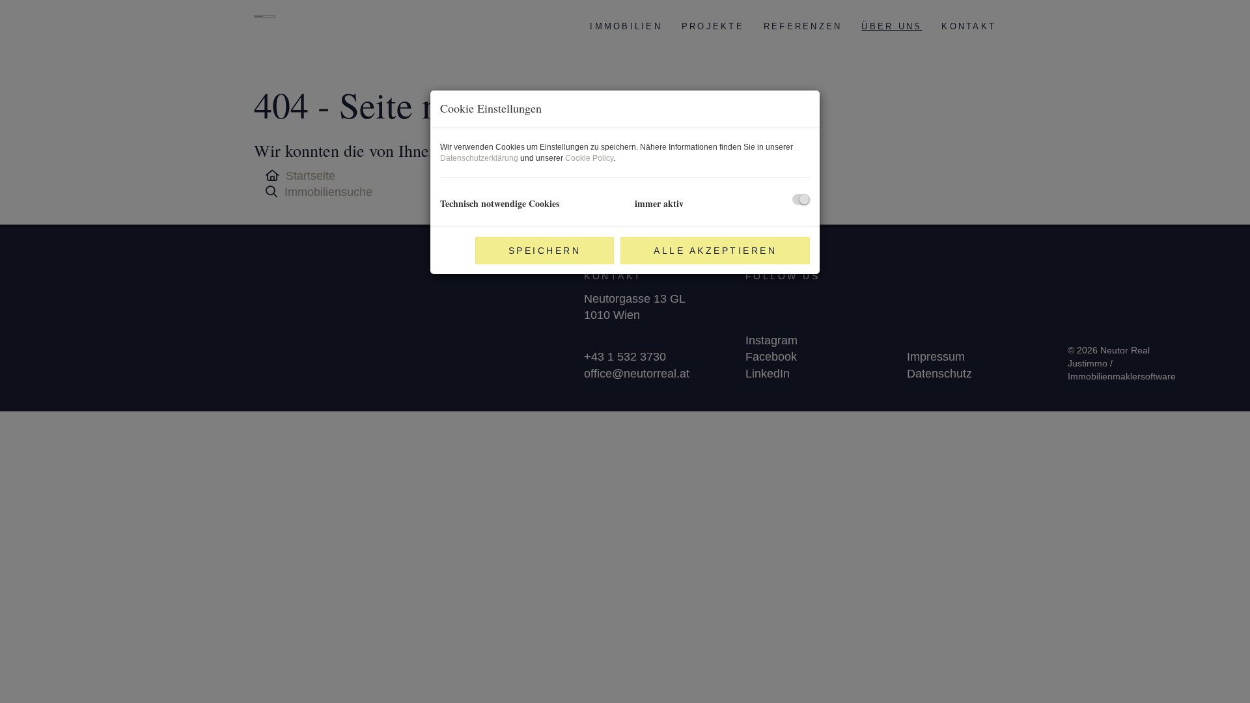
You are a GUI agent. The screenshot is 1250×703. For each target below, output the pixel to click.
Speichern (544, 250)
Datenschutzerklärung (479, 158)
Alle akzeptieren (715, 250)
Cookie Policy (589, 158)
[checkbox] (801, 199)
